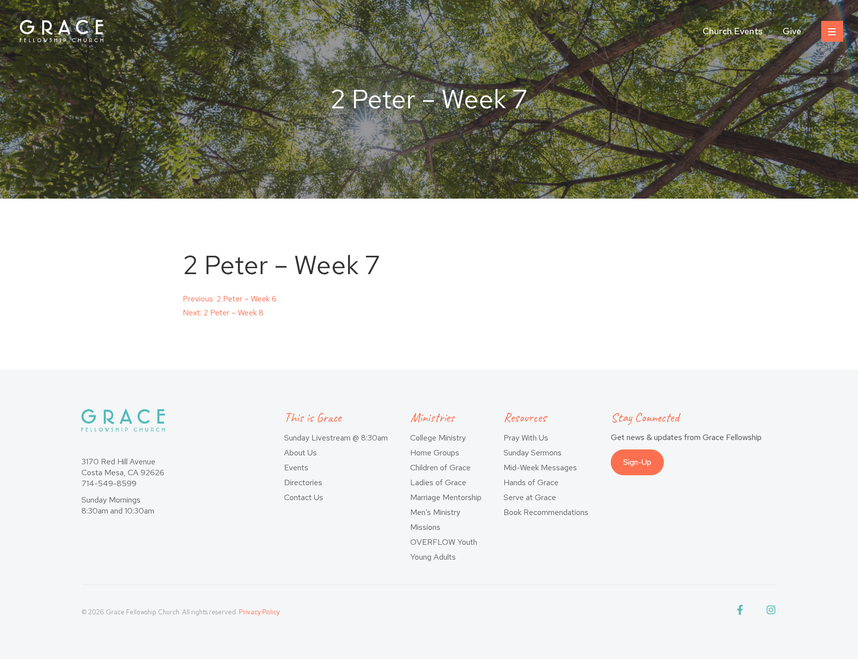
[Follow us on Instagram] (772, 612)
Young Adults (433, 557)
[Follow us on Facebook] (742, 612)
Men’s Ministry (435, 512)
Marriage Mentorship (446, 497)
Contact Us (303, 497)
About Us (300, 452)
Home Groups (434, 452)
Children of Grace (440, 467)
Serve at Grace (529, 497)
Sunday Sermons (532, 452)
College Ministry (438, 438)
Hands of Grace (531, 482)
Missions (425, 527)
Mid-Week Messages (540, 467)
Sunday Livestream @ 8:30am (336, 438)
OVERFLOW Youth (443, 542)
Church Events (733, 31)
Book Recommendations (545, 512)
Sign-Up (637, 462)
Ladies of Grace (438, 482)
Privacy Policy (259, 612)
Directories (303, 482)
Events (296, 467)
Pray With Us (525, 438)
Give (792, 31)
